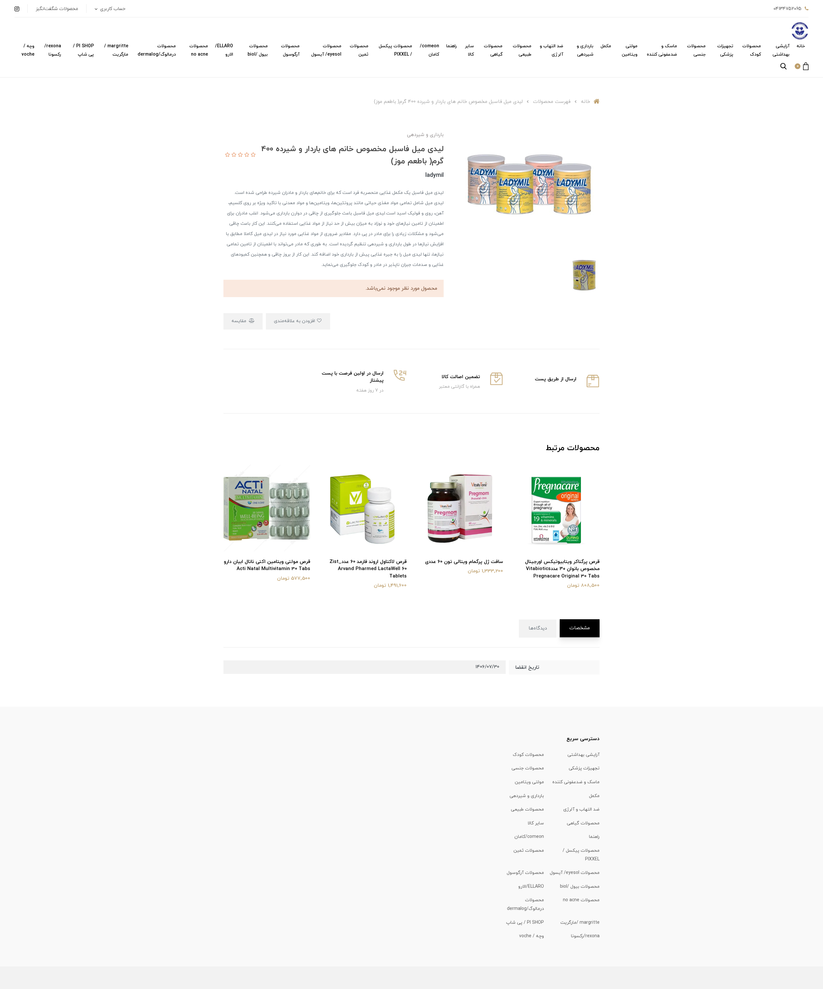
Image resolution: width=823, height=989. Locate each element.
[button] (802, 66)
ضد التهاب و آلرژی (551, 50)
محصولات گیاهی (493, 50)
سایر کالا (469, 50)
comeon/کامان (429, 50)
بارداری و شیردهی (585, 50)
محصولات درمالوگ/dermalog (157, 50)
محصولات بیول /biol (258, 50)
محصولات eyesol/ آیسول (326, 50)
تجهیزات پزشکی (725, 50)
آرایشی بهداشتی (781, 50)
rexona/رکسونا (52, 50)
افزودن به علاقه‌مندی (295, 321)
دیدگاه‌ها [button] (538, 628)
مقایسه (239, 321)
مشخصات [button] (579, 628)
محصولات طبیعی (522, 50)
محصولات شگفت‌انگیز (57, 9)
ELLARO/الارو (224, 50)
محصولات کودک (751, 50)
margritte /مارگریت (116, 50)
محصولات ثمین (359, 50)
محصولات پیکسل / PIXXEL (395, 50)
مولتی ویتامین (630, 50)
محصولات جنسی (696, 50)
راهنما (451, 46)
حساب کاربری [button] (112, 9)
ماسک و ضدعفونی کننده (662, 50)
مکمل (606, 46)
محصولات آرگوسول (290, 50)
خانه (801, 46)
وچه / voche (28, 50)
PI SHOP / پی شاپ (83, 50)
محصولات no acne (198, 50)
